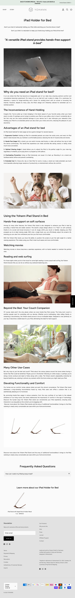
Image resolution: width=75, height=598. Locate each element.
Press (40, 532)
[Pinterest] (9, 544)
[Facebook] (4, 544)
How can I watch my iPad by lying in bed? (19, 474)
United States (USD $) (65, 2)
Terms (5, 550)
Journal (41, 535)
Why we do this (43, 526)
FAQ (40, 529)
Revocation (7, 559)
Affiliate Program (44, 538)
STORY (12, 9)
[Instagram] (7, 544)
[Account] (62, 9)
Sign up (8, 538)
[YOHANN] (37, 9)
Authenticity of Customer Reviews (13, 565)
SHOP (4, 9)
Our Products (43, 523)
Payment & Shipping (9, 553)
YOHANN (10, 592)
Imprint (6, 568)
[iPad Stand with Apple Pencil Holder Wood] (20, 500)
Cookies (6, 562)
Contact (41, 541)
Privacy (6, 556)
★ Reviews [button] (72, 301)
